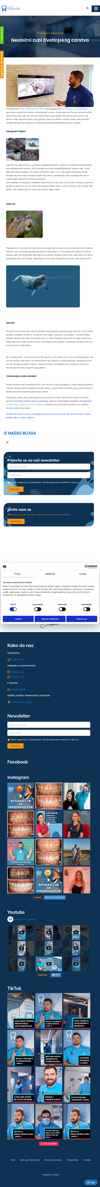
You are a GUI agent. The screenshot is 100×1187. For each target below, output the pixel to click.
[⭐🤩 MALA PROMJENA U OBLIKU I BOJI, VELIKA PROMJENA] (48, 852)
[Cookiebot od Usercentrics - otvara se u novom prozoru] (86, 567)
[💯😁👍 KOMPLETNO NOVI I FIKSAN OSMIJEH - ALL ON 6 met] (20, 880)
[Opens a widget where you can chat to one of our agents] (91, 1183)
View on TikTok (50, 1144)
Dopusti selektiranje (50, 619)
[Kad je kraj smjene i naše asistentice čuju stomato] (20, 796)
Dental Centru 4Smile (81, 414)
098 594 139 (18, 672)
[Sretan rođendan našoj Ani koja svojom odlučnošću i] (76, 880)
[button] (21, 1010)
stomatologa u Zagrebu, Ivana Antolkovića (26, 404)
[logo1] (11, 6)
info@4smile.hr (19, 689)
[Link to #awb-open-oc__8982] (2, 35)
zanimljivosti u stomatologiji (74, 109)
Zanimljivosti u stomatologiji (50, 33)
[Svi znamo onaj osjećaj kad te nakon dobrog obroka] (48, 880)
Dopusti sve (82, 619)
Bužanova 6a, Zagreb (22, 702)
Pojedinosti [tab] (50, 574)
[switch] (37, 609)
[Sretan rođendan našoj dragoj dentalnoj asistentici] (76, 824)
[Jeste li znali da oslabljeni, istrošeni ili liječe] (48, 824)
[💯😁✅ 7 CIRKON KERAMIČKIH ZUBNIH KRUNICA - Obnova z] (20, 824)
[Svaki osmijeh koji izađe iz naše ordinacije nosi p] (76, 796)
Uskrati (18, 619)
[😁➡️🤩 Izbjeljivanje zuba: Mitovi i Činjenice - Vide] (20, 852)
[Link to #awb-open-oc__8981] (2, 64)
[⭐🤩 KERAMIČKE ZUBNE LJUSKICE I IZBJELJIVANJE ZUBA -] (48, 796)
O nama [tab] (82, 574)
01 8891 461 (18, 659)
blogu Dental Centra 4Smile (32, 109)
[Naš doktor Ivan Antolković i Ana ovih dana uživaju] (76, 852)
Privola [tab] (17, 574)
